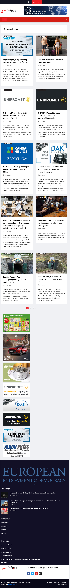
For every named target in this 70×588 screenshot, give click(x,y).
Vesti (6, 197)
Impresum (4, 522)
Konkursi (8, 36)
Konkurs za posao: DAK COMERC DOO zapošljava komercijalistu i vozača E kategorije (50, 169)
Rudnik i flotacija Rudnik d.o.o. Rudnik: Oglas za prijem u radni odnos (50, 279)
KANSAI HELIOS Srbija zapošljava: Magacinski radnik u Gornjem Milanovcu (16, 169)
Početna (3, 533)
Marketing (4, 526)
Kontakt (3, 529)
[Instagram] (40, 573)
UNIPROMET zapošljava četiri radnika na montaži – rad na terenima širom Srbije (15, 115)
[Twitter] (32, 573)
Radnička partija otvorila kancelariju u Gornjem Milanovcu (29, 508)
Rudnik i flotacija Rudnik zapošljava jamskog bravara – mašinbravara (15, 279)
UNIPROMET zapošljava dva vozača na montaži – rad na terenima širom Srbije (49, 115)
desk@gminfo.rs (7, 555)
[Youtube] (36, 573)
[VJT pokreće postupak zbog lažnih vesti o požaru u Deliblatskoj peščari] (4, 495)
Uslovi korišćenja (62, 584)
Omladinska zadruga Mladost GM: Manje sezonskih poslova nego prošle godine (51, 223)
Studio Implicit (12, 584)
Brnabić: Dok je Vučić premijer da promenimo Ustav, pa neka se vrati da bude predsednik (35, 501)
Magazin (42, 36)
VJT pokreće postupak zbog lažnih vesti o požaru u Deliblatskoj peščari (33, 493)
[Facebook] (28, 573)
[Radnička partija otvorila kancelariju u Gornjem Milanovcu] (4, 511)
